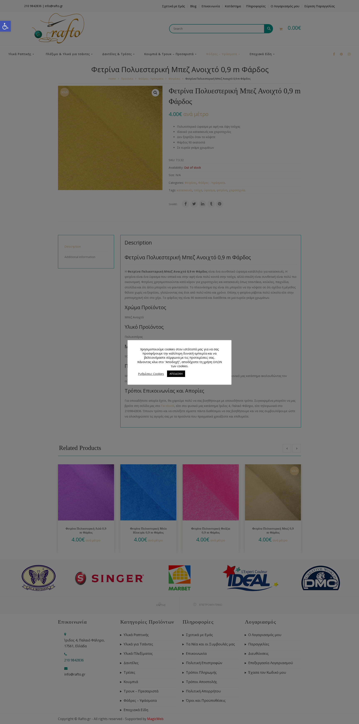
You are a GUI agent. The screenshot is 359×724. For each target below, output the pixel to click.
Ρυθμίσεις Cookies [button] (151, 374)
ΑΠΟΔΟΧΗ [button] (176, 374)
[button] (5, 26)
